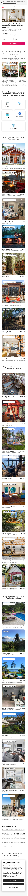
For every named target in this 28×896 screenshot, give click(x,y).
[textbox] (7, 39)
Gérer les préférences (13, 887)
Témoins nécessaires (13, 884)
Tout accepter (13, 880)
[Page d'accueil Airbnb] (3, 7)
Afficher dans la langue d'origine (9, 3)
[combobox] (13, 35)
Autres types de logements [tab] (7, 829)
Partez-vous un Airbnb (19, 7)
